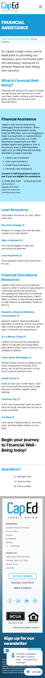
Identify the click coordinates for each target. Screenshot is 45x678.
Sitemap (9, 542)
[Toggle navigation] (40, 6)
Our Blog (6, 417)
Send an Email (24, 481)
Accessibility (11, 539)
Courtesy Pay (9, 399)
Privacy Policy (12, 531)
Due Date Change (11, 225)
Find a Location (24, 486)
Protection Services (22, 39)
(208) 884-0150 (24, 477)
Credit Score (9, 378)
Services (10, 39)
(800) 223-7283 (21, 560)
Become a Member (22, 576)
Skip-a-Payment (10, 240)
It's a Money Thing (12, 336)
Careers (9, 535)
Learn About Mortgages (15, 357)
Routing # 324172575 (22, 582)
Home (3, 39)
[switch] (7, 546)
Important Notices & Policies (17, 528)
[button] (10, 601)
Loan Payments (10, 255)
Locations (10, 568)
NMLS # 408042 (22, 588)
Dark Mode (15, 546)
